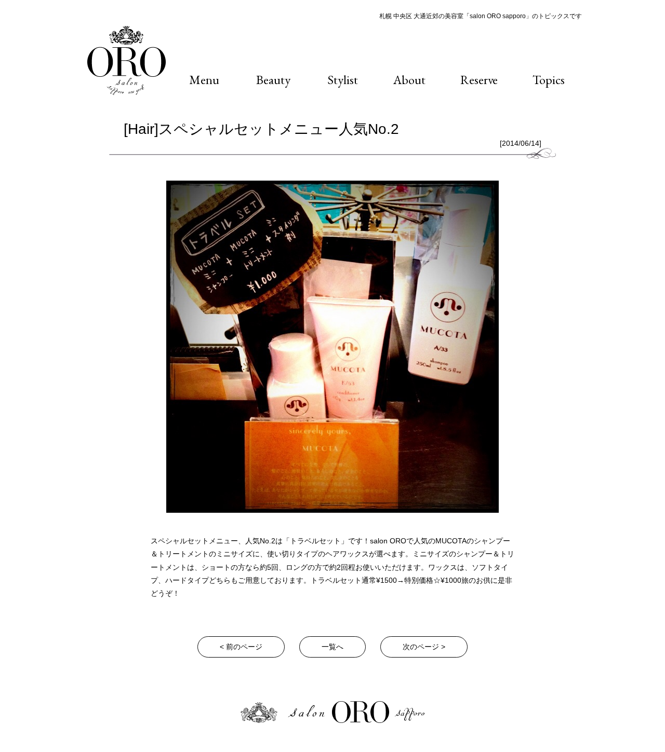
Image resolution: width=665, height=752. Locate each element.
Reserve (479, 80)
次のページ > (424, 646)
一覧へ (332, 646)
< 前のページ (241, 646)
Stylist (342, 80)
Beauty (273, 80)
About (409, 80)
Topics (549, 80)
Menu (204, 80)
